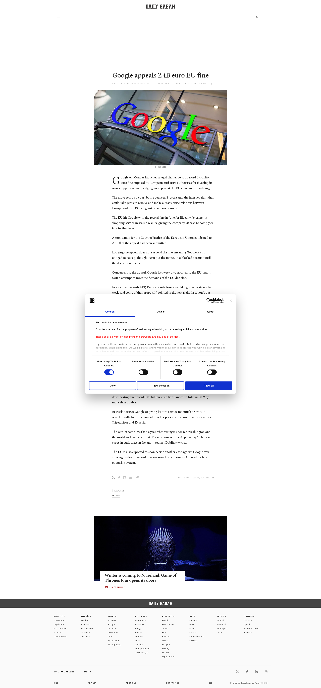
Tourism (139, 636)
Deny (113, 385)
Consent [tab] (110, 311)
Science (165, 640)
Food (164, 632)
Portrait (193, 632)
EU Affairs (58, 632)
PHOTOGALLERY (117, 587)
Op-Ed (247, 624)
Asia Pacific (113, 632)
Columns (248, 620)
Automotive (140, 620)
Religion (166, 644)
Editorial (248, 632)
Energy (138, 628)
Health (165, 620)
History (165, 648)
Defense (139, 644)
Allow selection (161, 385)
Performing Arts (196, 636)
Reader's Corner (251, 628)
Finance (138, 632)
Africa (110, 636)
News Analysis (60, 636)
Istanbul (84, 620)
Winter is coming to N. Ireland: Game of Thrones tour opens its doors (140, 578)
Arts (192, 616)
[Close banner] (231, 300)
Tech (137, 640)
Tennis (220, 632)
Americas (112, 628)
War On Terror (60, 628)
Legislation (59, 624)
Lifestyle (168, 616)
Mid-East (112, 620)
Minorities (85, 632)
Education (85, 624)
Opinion (249, 616)
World (112, 616)
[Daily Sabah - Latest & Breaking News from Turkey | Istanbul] (160, 6)
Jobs (56, 683)
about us (131, 683)
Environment (168, 624)
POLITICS (59, 616)
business (116, 495)
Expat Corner (168, 656)
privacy (92, 683)
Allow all (209, 385)
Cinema (193, 620)
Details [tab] (160, 311)
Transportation (142, 648)
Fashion (166, 636)
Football (220, 620)
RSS (210, 683)
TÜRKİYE (86, 616)
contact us (172, 683)
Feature (165, 652)
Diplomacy (59, 620)
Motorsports (223, 628)
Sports (221, 616)
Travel (165, 628)
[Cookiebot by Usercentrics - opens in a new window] (209, 300)
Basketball (221, 624)
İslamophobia (114, 644)
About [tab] (210, 311)
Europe (111, 624)
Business (141, 616)
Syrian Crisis (113, 640)
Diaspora (85, 636)
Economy (139, 624)
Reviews (193, 640)
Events (192, 628)
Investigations (87, 628)
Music (192, 624)
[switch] (143, 372)
